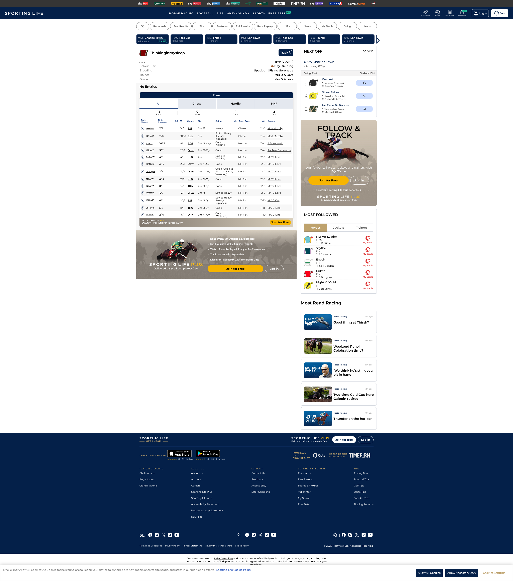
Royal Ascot (146, 479)
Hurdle (236, 103)
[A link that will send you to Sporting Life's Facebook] (150, 535)
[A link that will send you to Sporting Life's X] (163, 535)
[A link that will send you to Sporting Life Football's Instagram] (350, 535)
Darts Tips (360, 491)
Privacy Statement (192, 545)
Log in (365, 440)
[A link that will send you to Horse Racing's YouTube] (273, 535)
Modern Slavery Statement (207, 510)
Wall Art (327, 79)
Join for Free (280, 222)
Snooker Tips (361, 498)
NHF (274, 103)
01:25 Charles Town (319, 62)
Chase (197, 103)
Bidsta (320, 271)
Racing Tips (361, 473)
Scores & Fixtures (308, 485)
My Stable (304, 498)
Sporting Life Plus (201, 491)
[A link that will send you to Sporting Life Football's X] (357, 535)
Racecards (304, 473)
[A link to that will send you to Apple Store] (180, 455)
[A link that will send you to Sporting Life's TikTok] (170, 535)
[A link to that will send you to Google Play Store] (210, 455)
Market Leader (326, 236)
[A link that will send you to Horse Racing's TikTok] (267, 535)
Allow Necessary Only (461, 572)
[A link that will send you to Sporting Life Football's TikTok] (363, 535)
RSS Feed (196, 516)
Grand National (148, 485)
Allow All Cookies (429, 572)
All (158, 103)
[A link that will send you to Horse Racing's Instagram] (253, 535)
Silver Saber (330, 92)
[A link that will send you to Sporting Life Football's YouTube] (370, 535)
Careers (195, 485)
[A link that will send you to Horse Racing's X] (260, 535)
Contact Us (258, 473)
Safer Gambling (260, 491)
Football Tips (361, 479)
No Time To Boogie (335, 105)
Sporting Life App (201, 498)
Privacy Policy (172, 545)
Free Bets (303, 504)
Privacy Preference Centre (218, 545)
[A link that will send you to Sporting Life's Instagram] (157, 535)
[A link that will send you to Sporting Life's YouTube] (177, 535)
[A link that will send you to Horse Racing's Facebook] (247, 535)
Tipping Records (364, 504)
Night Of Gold (326, 282)
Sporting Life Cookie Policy (233, 569)
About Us (197, 473)
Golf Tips (359, 485)
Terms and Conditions (150, 545)
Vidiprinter (304, 491)
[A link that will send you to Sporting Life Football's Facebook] (343, 535)
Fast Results (305, 479)
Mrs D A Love (284, 75)
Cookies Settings (494, 572)
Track (284, 52)
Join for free (344, 440)
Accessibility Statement (205, 504)
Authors (196, 479)
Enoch (320, 259)
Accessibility (258, 485)
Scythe (321, 248)
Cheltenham (147, 473)
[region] (256, 573)
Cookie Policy (242, 545)
